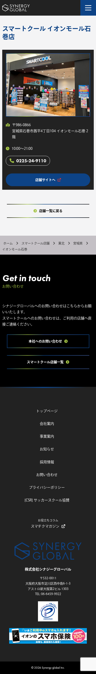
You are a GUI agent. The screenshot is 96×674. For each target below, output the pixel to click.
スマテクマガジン (45, 523)
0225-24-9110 (31, 161)
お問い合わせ (47, 474)
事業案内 (47, 436)
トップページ (47, 411)
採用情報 (47, 462)
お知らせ (47, 449)
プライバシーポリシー (47, 487)
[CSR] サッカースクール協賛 (47, 500)
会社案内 (47, 423)
